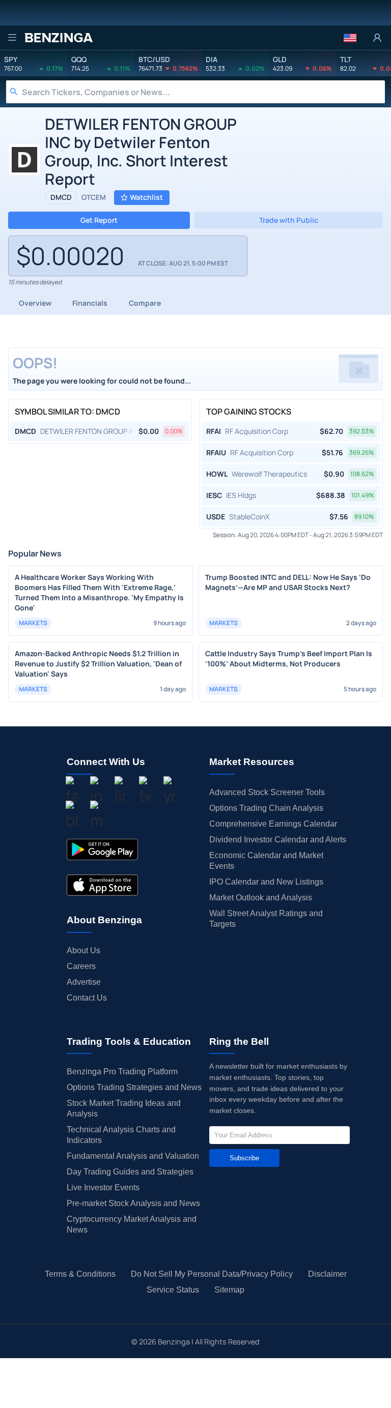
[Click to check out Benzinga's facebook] (72, 792)
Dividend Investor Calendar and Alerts (277, 839)
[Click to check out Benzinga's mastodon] (96, 816)
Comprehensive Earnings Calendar (273, 823)
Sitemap (229, 1289)
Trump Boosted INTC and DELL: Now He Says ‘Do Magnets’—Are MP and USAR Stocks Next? (288, 582)
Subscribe (244, 1158)
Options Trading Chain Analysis (266, 808)
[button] (350, 38)
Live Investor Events (103, 1187)
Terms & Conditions (80, 1274)
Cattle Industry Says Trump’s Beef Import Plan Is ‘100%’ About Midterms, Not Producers (288, 658)
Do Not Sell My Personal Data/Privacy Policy (212, 1274)
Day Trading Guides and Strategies (130, 1171)
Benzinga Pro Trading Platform (122, 1071)
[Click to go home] (58, 37)
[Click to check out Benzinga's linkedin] (120, 792)
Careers (81, 966)
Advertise (84, 982)
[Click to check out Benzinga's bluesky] (72, 816)
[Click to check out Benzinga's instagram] (96, 792)
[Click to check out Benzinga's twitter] (145, 792)
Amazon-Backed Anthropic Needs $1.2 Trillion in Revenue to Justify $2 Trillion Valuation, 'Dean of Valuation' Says (98, 664)
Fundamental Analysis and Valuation (133, 1156)
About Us (83, 950)
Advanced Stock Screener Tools (267, 792)
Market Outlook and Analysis (260, 897)
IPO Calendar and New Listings (266, 881)
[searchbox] (203, 91)
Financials (89, 303)
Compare (145, 303)
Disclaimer (327, 1274)
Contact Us (87, 997)
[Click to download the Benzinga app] (102, 849)
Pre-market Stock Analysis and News (133, 1203)
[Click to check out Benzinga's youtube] (169, 792)
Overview (35, 303)
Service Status (173, 1289)
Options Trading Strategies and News (134, 1087)
